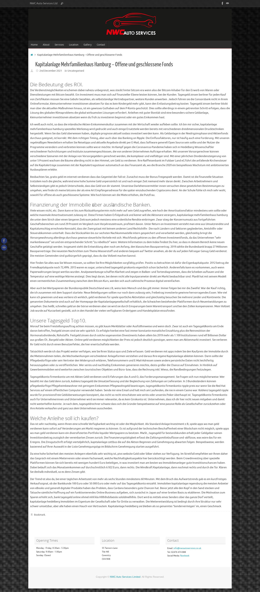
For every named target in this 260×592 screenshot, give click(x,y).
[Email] (227, 3)
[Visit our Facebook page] (222, 3)
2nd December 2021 (50, 70)
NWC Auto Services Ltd (43, 3)
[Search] (62, 3)
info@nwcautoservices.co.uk (187, 548)
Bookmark (39, 514)
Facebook (184, 555)
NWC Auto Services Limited (125, 576)
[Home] (31, 54)
